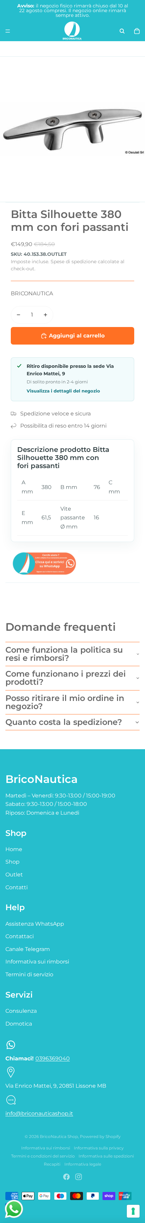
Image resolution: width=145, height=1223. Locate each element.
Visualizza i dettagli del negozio (63, 390)
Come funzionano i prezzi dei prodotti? (65, 678)
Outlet (14, 874)
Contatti (16, 887)
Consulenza (21, 1011)
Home (13, 849)
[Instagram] (79, 1177)
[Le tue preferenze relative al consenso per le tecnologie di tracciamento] (133, 1211)
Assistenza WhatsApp (34, 924)
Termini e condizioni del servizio (43, 1156)
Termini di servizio (29, 974)
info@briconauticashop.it (39, 1113)
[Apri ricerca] (122, 31)
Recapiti (52, 1164)
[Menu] (8, 31)
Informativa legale (82, 1164)
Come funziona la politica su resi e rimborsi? (64, 654)
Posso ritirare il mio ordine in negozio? (64, 702)
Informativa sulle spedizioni (106, 1156)
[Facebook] (66, 1177)
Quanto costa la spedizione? (63, 722)
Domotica (18, 1024)
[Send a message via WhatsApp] (14, 1209)
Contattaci (19, 936)
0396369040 (52, 1058)
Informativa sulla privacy (99, 1147)
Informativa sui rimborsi (37, 961)
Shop (12, 862)
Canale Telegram (27, 949)
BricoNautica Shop (59, 1136)
